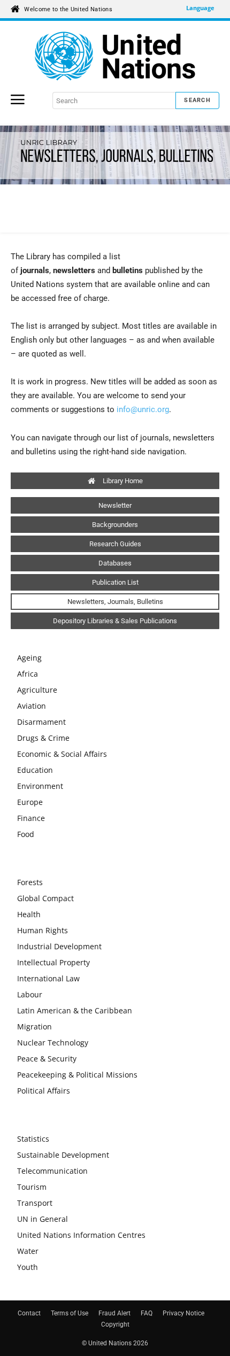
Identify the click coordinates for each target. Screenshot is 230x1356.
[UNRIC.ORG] (115, 56)
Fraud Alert (114, 1313)
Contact (29, 1313)
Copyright (115, 1324)
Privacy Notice (183, 1313)
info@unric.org (143, 409)
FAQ (146, 1313)
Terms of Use (69, 1313)
